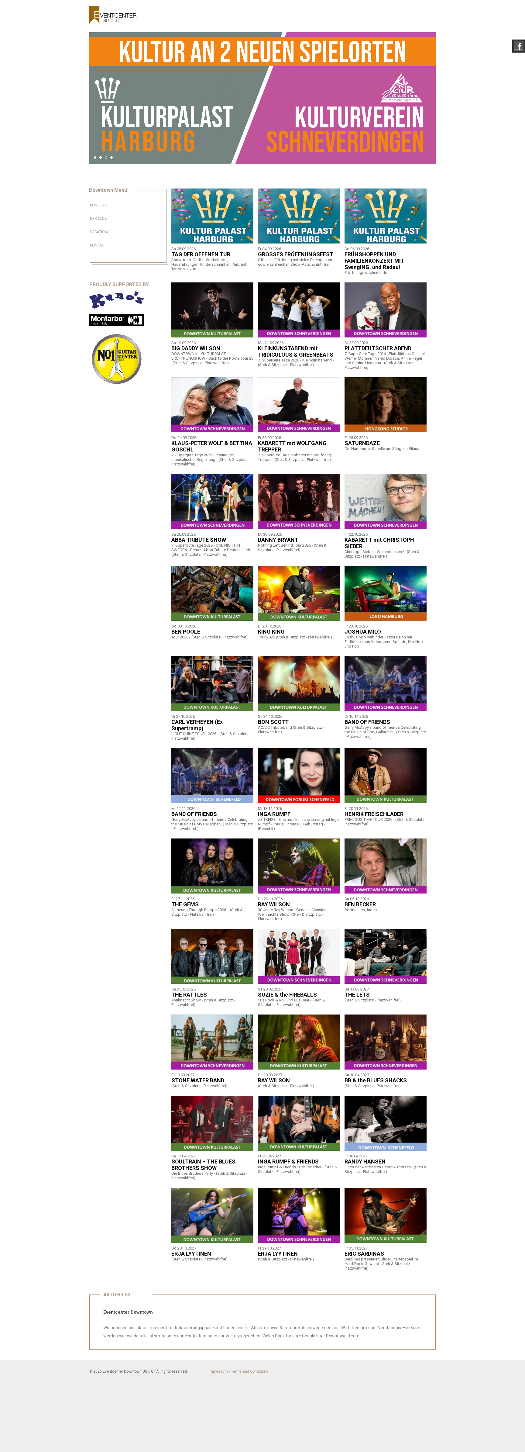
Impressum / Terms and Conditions (238, 1371)
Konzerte (99, 205)
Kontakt (98, 245)
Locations (99, 232)
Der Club (98, 218)
